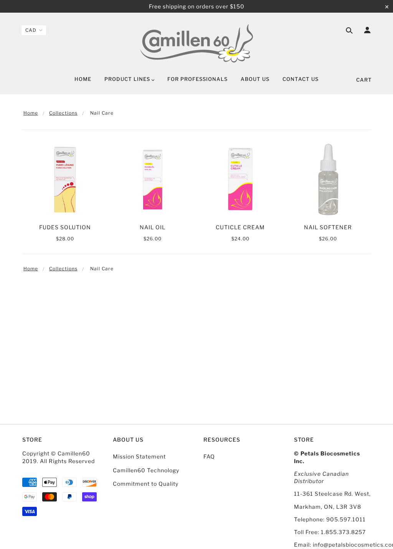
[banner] (196, 43)
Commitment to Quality (145, 483)
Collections (63, 113)
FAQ (209, 456)
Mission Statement (139, 456)
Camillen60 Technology (146, 470)
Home (30, 113)
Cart (364, 80)
